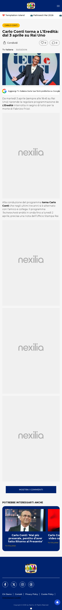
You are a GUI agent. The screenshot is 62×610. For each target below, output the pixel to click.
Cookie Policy (47, 594)
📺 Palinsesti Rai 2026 (41, 15)
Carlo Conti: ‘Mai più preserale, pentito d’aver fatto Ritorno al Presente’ (25, 538)
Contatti (18, 594)
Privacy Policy (31, 594)
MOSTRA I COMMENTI (31, 489)
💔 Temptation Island (13, 15)
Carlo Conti (11, 25)
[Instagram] (21, 583)
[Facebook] (3, 583)
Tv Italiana (7, 49)
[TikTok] (29, 583)
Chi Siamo (7, 594)
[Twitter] (12, 583)
